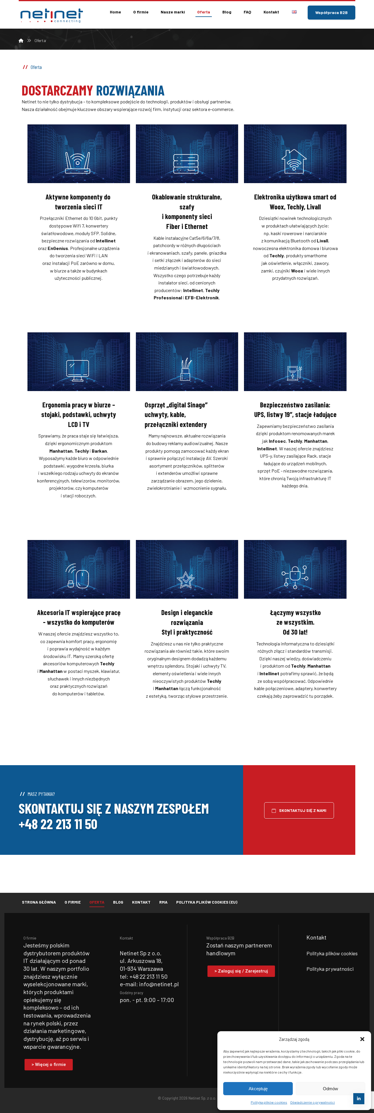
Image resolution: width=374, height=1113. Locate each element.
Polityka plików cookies (269, 1102)
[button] (362, 1039)
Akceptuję (258, 1088)
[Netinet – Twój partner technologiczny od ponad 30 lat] (51, 15)
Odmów (330, 1088)
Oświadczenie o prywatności (312, 1102)
